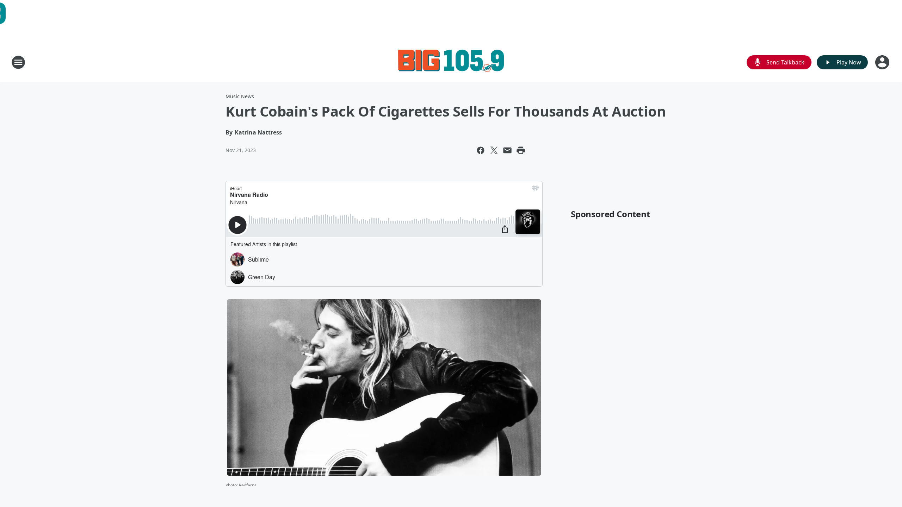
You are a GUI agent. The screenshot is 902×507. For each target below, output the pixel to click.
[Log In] (883, 62)
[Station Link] (451, 62)
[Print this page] (521, 150)
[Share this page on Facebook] (481, 150)
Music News (240, 96)
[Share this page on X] (494, 150)
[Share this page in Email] (507, 150)
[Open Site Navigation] (18, 62)
